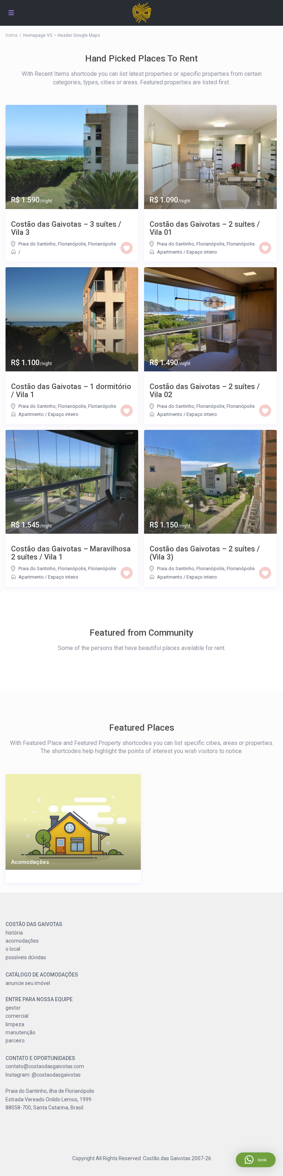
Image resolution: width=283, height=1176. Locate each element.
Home (12, 35)
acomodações (22, 941)
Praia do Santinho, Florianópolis (52, 244)
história (14, 933)
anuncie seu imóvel (28, 983)
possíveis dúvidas (26, 957)
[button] (256, 1159)
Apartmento (169, 252)
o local (13, 949)
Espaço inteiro (201, 252)
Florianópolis (102, 244)
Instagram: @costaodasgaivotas (43, 1075)
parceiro (15, 1040)
